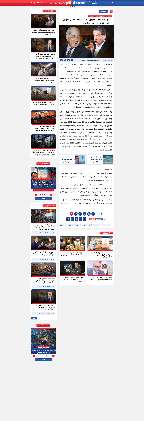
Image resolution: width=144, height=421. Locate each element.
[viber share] (61, 60)
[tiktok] (68, 219)
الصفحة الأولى (63, 225)
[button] (51, 195)
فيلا (108, 225)
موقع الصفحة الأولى (73, 225)
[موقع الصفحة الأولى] (72, 3)
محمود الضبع (106, 60)
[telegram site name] (76, 219)
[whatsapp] (71, 214)
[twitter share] (68, 60)
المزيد (43, 199)
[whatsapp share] (65, 60)
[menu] (112, 2)
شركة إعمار (96, 225)
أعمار (90, 225)
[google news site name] (84, 219)
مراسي (103, 225)
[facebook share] (71, 60)
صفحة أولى (103, 11)
